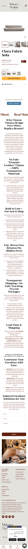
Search (17, 547)
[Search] (5, 6)
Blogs (3, 493)
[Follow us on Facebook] (3, 516)
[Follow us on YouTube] (13, 516)
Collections (3, 547)
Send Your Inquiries (5, 474)
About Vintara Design (5, 490)
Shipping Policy (20, 474)
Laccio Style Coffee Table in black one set (19, 533)
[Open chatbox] (24, 546)
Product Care (5, 479)
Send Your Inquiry (14, 78)
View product (12, 539)
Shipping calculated (7, 64)
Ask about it (21, 539)
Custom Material (6, 482)
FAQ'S (3, 477)
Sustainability (5, 495)
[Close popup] (25, 528)
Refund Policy (19, 476)
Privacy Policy (19, 472)
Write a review (13, 103)
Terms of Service (20, 478)
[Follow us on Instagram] (6, 516)
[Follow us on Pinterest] (9, 516)
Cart (24, 547)
